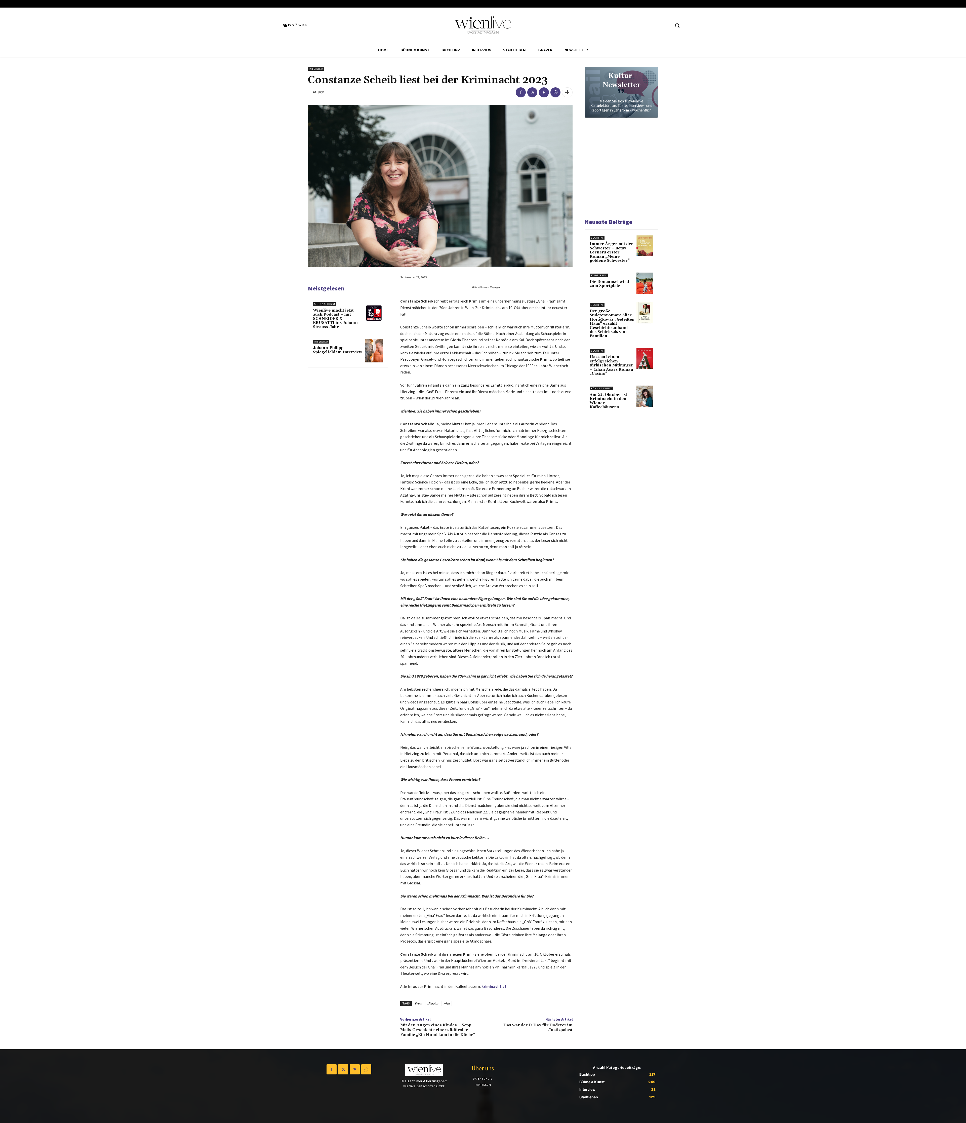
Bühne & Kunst (324, 304)
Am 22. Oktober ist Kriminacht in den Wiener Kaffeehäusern (608, 401)
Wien (446, 1003)
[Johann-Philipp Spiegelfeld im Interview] (374, 350)
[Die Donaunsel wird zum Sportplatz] (644, 283)
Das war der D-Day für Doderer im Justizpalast (538, 1027)
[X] (532, 92)
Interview (316, 68)
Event (418, 1003)
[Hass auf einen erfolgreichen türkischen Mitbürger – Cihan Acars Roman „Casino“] (644, 358)
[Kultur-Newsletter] (621, 92)
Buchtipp (597, 237)
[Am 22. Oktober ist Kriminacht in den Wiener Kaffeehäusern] (644, 396)
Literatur (432, 1003)
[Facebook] (521, 92)
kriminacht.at (493, 986)
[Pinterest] (544, 92)
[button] (677, 25)
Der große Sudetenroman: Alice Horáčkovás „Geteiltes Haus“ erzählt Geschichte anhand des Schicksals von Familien (612, 324)
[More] (567, 92)
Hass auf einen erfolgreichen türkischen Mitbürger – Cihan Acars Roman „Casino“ (611, 365)
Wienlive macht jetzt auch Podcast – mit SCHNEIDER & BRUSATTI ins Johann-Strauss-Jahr (336, 318)
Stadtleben (599, 275)
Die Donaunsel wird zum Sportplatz (609, 283)
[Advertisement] (622, 170)
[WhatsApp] (555, 92)
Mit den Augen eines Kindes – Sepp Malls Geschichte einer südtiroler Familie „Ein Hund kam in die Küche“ (437, 1030)
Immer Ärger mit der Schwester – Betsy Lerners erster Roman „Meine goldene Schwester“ (611, 252)
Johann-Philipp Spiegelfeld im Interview (337, 350)
